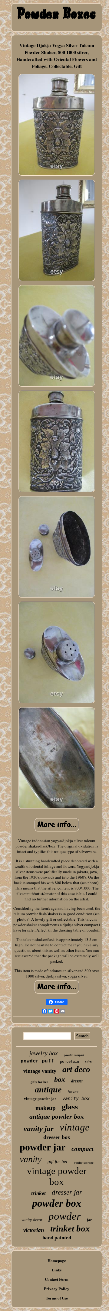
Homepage (57, 1260)
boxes (73, 1091)
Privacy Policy (56, 1288)
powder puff (37, 1061)
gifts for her (39, 1082)
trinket (38, 1193)
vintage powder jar (40, 1098)
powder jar (42, 1147)
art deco (76, 1069)
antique (48, 1089)
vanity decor (31, 1220)
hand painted (56, 1238)
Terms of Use (57, 1298)
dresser (77, 1081)
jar (89, 1220)
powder (64, 1216)
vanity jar (39, 1128)
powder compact (74, 1055)
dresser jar (67, 1192)
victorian (33, 1230)
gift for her (58, 1161)
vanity (30, 1159)
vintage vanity (39, 1071)
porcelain (69, 1061)
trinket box (70, 1228)
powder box (56, 1203)
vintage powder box (56, 1176)
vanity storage (84, 1162)
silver (89, 1061)
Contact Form (56, 1279)
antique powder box (56, 1116)
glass (70, 1106)
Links (56, 1270)
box (59, 1079)
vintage (75, 1127)
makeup (45, 1108)
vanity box (76, 1098)
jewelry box (43, 1053)
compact (82, 1149)
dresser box (56, 1137)
